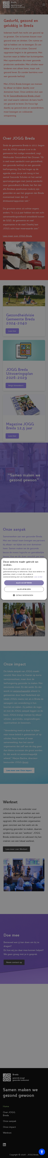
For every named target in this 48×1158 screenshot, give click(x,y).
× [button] (44, 561)
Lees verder (38, 577)
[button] (24, 595)
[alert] (24, 579)
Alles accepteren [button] (24, 583)
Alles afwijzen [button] (24, 589)
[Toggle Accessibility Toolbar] (41, 1151)
